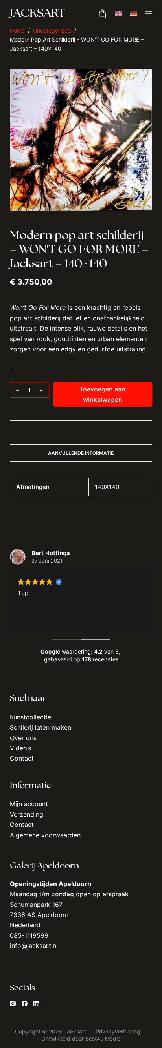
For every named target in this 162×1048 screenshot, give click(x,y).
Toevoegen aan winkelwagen (102, 394)
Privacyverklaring (119, 1031)
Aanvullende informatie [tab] (81, 453)
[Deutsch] (133, 13)
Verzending (26, 814)
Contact (22, 758)
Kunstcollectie (30, 717)
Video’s (20, 748)
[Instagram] (13, 1003)
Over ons (23, 738)
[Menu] (148, 13)
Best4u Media (103, 1038)
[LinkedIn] (36, 1003)
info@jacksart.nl (34, 946)
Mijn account (29, 804)
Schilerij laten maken (40, 727)
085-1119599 (29, 935)
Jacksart (37, 14)
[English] (118, 13)
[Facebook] (25, 1003)
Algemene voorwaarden (45, 835)
